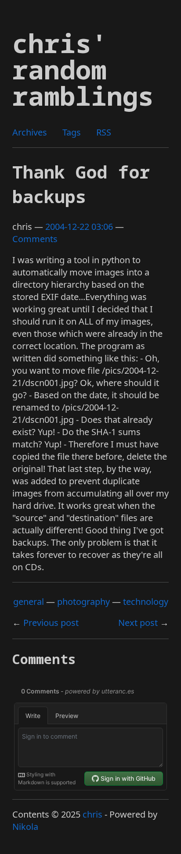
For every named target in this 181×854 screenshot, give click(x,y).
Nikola (25, 827)
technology (145, 601)
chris (92, 814)
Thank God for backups (81, 184)
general (28, 601)
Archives (29, 132)
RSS (103, 132)
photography (83, 601)
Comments (35, 239)
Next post (138, 623)
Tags (71, 132)
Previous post (51, 623)
